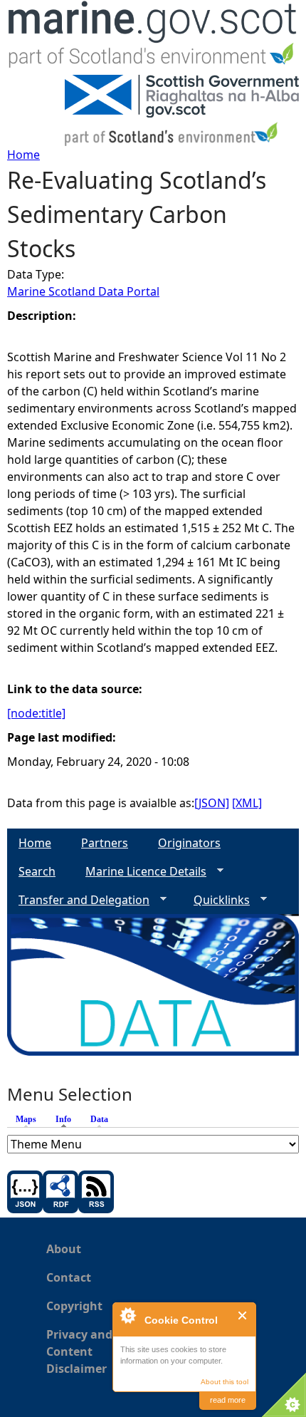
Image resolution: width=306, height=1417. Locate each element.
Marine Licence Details (140, 871)
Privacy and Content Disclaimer (79, 1351)
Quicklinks (216, 900)
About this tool (224, 1382)
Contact (68, 1277)
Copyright (74, 1306)
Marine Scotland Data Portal (83, 291)
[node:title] (36, 713)
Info (67, 1119)
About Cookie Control (127, 1315)
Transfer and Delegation (78, 900)
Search (37, 871)
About (63, 1249)
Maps (26, 1119)
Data (99, 1119)
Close (243, 1315)
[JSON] (211, 803)
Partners (104, 843)
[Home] (153, 37)
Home (23, 154)
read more (228, 1400)
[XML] (247, 803)
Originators (189, 843)
